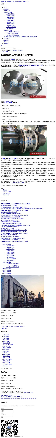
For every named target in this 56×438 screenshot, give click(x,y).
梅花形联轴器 (6, 354)
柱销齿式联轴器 (10, 22)
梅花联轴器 (6, 341)
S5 (11, 398)
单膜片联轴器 (6, 362)
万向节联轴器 (6, 343)
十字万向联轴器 (10, 18)
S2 (6, 398)
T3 (27, 398)
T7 (35, 398)
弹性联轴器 (6, 334)
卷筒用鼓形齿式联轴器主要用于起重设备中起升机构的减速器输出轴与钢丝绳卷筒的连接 (22, 208)
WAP (2, 398)
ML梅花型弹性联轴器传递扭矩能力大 (10, 226)
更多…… (5, 365)
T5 (31, 398)
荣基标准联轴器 (7, 30)
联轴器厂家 (19, 396)
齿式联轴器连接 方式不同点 (7, 228)
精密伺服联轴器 (7, 36)
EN (1, 45)
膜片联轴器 (8, 102)
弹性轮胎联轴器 (10, 28)
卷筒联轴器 (6, 349)
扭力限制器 (6, 38)
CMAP (10, 395)
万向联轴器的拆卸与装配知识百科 (9, 234)
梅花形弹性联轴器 (7, 359)
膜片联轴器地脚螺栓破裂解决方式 (9, 212)
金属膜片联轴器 (10, 15)
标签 (4, 396)
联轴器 (4, 158)
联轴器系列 (6, 10)
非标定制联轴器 (16, 36)
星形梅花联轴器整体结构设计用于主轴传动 (11, 213)
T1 (23, 398)
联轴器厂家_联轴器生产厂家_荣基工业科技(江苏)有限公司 (15, 1)
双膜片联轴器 (6, 361)
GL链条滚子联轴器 (11, 27)
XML (2, 395)
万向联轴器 (6, 336)
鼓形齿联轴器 (6, 356)
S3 (8, 398)
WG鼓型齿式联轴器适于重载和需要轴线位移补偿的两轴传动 (15, 225)
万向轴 (5, 352)
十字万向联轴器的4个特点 (17, 182)
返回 (5, 328)
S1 (4, 398)
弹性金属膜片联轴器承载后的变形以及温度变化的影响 (14, 230)
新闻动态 (5, 41)
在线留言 (22, 326)
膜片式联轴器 (6, 193)
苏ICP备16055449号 (28, 392)
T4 (29, 398)
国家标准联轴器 (7, 12)
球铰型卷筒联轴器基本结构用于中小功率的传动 (12, 218)
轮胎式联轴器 (6, 357)
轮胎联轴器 (6, 351)
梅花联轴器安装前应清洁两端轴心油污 (10, 239)
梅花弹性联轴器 (10, 20)
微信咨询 (16, 326)
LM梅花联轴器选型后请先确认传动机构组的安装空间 (13, 231)
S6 (13, 398)
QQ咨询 (10, 326)
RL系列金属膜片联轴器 (12, 33)
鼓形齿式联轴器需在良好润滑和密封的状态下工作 (13, 238)
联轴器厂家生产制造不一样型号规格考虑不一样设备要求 (14, 210)
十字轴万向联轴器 (7, 364)
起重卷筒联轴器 (10, 17)
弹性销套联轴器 (10, 25)
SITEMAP (6, 395)
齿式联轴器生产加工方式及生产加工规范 (10, 217)
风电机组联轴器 (24, 36)
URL (2, 396)
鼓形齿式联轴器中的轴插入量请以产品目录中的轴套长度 (14, 215)
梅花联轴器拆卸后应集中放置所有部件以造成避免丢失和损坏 (15, 203)
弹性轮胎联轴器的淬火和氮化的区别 (9, 220)
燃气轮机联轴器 (33, 36)
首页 (4, 7)
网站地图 (8, 396)
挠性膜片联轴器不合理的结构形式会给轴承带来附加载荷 (14, 241)
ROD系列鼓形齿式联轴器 (12, 31)
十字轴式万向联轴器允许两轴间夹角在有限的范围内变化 (14, 233)
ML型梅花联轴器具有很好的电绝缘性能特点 (11, 223)
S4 (9, 398)
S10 (21, 398)
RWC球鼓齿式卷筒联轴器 (12, 35)
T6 (33, 398)
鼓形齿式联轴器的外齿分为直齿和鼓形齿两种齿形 (31, 65)
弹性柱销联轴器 (10, 23)
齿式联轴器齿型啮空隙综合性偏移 (9, 205)
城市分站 (14, 396)
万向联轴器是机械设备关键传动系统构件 (10, 221)
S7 (15, 398)
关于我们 (5, 9)
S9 (19, 398)
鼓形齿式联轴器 (10, 14)
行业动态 (20, 50)
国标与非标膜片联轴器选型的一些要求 (10, 236)
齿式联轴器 (6, 339)
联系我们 (5, 43)
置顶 (2, 328)
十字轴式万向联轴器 (8, 344)
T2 (25, 398)
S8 (17, 398)
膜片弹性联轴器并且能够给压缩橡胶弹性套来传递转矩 (14, 207)
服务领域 (5, 40)
